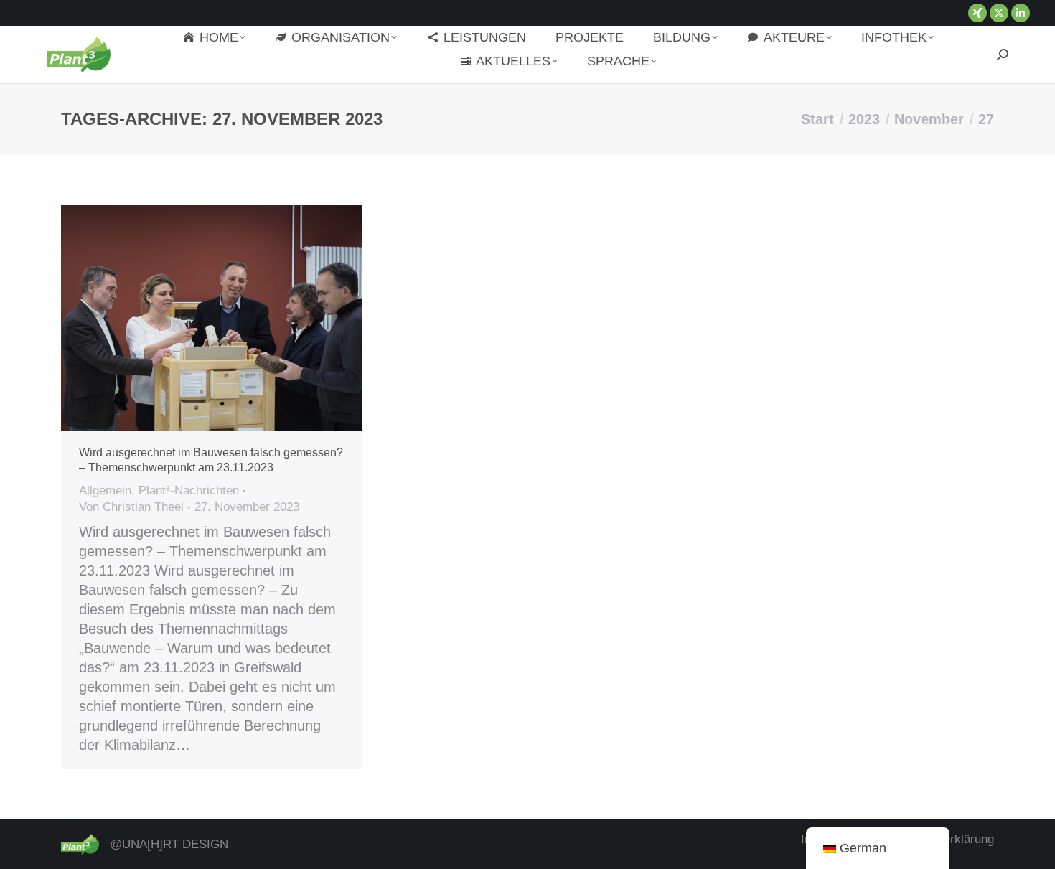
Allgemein (105, 490)
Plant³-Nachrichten (189, 490)
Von (131, 507)
